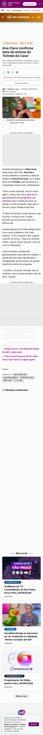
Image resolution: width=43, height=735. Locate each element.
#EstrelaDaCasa (27, 331)
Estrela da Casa (10, 43)
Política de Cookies (11, 724)
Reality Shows (26, 43)
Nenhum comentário (9, 91)
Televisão (10, 629)
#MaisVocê (16, 334)
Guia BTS (26, 10)
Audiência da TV (12, 582)
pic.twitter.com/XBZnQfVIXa (19, 338)
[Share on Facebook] (4, 72)
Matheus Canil (13, 89)
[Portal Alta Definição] (21, 712)
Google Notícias (22, 83)
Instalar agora (30, 4)
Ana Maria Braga (10, 377)
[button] (34, 724)
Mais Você (8, 380)
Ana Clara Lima (20, 374)
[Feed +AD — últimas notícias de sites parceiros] (3, 10)
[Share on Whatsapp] (12, 72)
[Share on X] (8, 72)
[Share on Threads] (17, 72)
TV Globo (18, 380)
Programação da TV (14, 676)
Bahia (9, 10)
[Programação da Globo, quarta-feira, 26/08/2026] (21, 661)
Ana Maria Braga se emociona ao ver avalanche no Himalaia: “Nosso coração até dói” (21, 636)
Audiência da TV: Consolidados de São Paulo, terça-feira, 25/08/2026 (20, 589)
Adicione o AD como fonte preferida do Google (23, 77)
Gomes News (17, 10)
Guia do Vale (36, 10)
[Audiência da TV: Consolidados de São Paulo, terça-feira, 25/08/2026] (21, 568)
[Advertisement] (21, 30)
